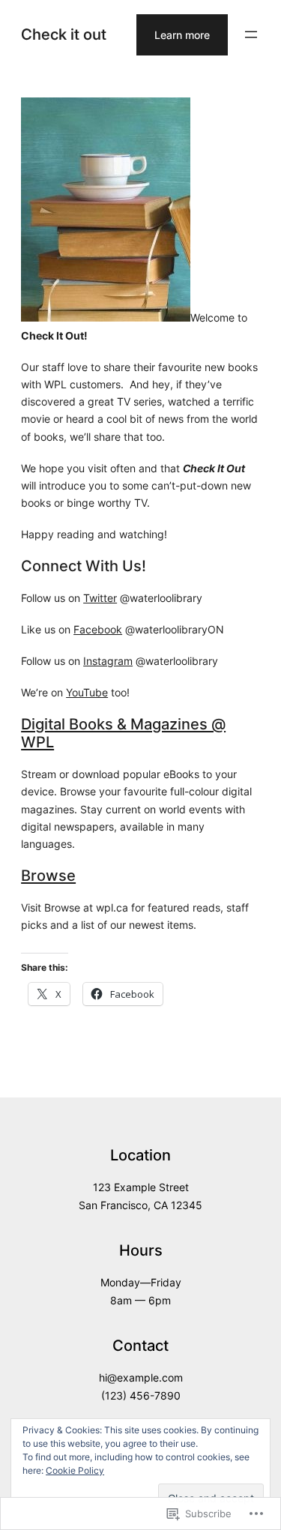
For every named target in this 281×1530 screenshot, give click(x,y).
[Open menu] (251, 34)
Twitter (100, 597)
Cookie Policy (75, 1470)
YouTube (87, 692)
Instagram (108, 660)
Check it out (63, 34)
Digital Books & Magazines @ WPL (123, 732)
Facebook (97, 629)
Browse (48, 875)
